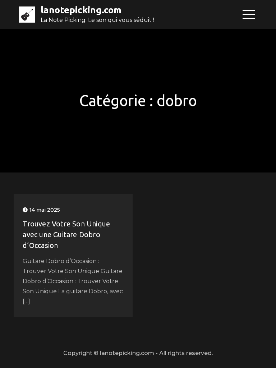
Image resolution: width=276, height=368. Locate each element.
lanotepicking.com (81, 10)
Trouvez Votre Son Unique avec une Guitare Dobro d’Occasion (66, 234)
